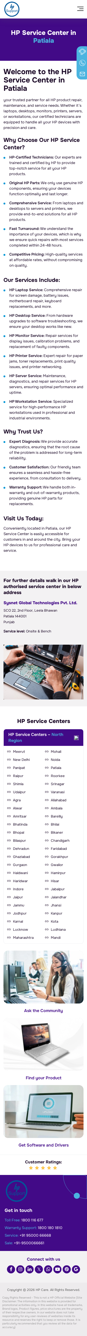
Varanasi (57, 792)
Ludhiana (58, 929)
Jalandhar (59, 897)
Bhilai (55, 824)
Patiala (56, 768)
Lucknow (20, 929)
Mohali (56, 751)
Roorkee (58, 776)
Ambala (56, 808)
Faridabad (59, 848)
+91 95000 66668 (35, 1235)
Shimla (18, 784)
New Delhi (21, 759)
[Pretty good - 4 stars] (49, 1168)
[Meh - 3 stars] (43, 1168)
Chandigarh (60, 840)
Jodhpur (20, 913)
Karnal (18, 921)
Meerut (19, 751)
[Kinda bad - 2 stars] (37, 1168)
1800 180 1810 (50, 1227)
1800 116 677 (32, 1220)
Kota (54, 921)
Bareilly (57, 816)
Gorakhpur (59, 856)
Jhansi (56, 905)
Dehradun (21, 848)
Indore (18, 889)
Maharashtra (23, 937)
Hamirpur (58, 873)
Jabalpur (58, 889)
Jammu (18, 905)
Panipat (19, 768)
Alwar (17, 808)
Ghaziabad (21, 856)
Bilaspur (19, 840)
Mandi (56, 937)
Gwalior (57, 865)
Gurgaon (20, 865)
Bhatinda (20, 824)
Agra (17, 800)
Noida (55, 759)
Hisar (55, 881)
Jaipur (18, 897)
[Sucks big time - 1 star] (31, 1168)
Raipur (18, 776)
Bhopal (18, 832)
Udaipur (19, 792)
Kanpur (56, 913)
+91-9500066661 (29, 1243)
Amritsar (20, 816)
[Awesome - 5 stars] (55, 1168)
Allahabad (58, 800)
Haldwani (20, 873)
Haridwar (20, 881)
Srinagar (57, 784)
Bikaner (57, 832)
